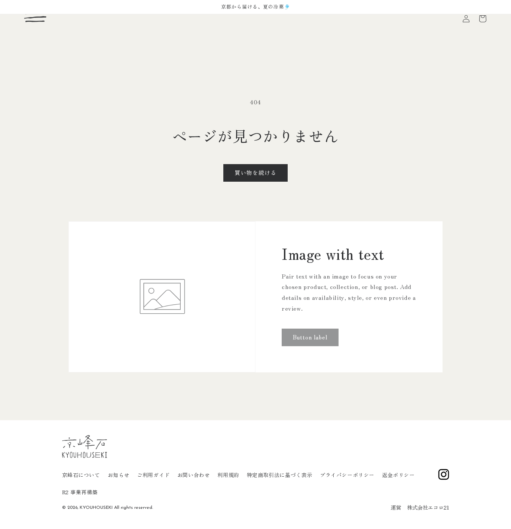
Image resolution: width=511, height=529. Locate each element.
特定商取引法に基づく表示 (279, 475)
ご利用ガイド (153, 475)
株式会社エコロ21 (428, 507)
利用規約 (228, 475)
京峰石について (81, 475)
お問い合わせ (193, 475)
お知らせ (118, 475)
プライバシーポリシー (347, 475)
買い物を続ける (255, 172)
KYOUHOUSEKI (96, 507)
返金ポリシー (398, 475)
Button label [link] (310, 337)
